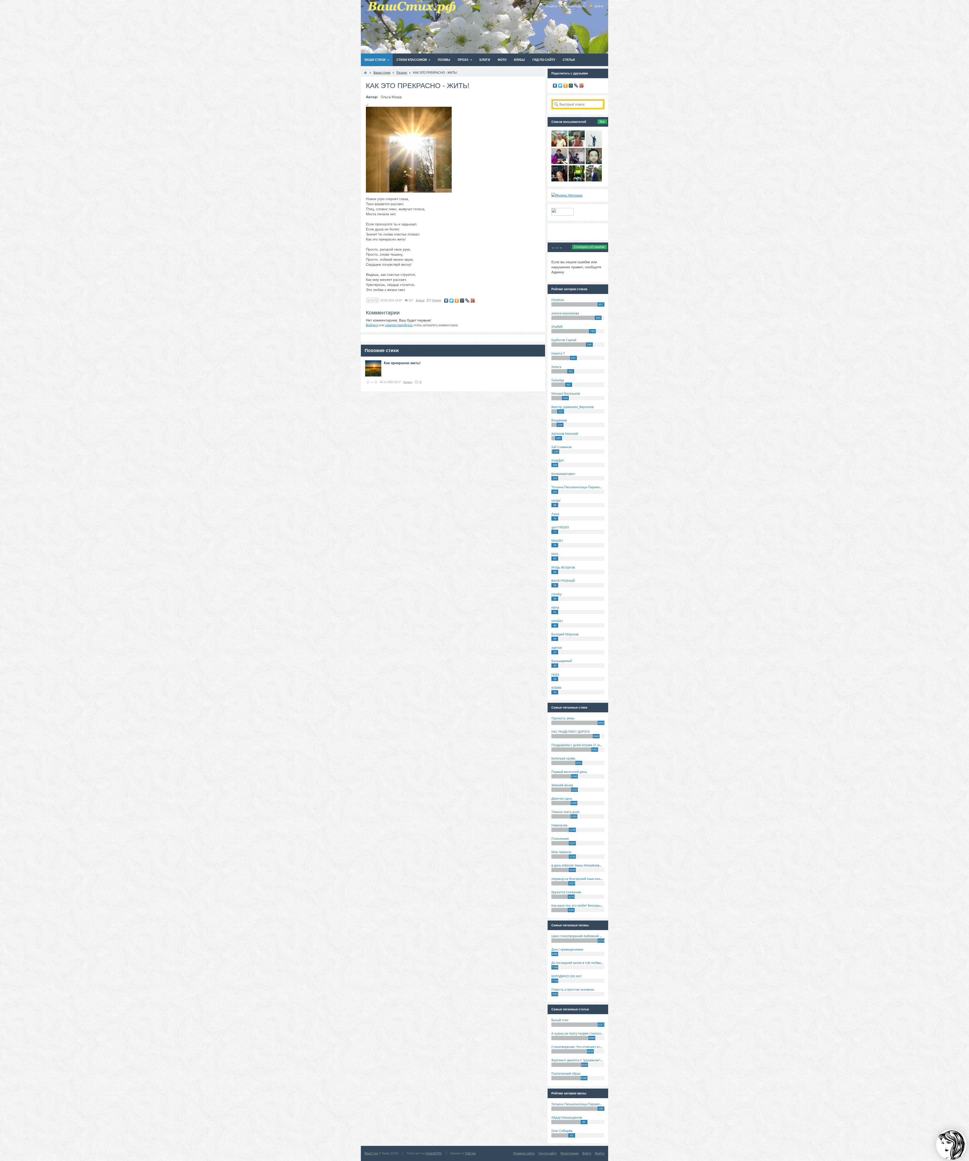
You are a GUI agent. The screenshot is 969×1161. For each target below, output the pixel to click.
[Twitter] (451, 300)
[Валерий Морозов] (559, 180)
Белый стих (559, 1020)
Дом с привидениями (567, 949)
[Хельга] (559, 163)
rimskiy (556, 594)
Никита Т (558, 353)
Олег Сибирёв (561, 1131)
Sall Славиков (561, 447)
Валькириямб (561, 661)
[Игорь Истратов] (559, 145)
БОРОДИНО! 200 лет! (566, 976)
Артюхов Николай (564, 433)
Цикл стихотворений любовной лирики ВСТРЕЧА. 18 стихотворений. (602, 936)
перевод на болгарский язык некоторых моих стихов (590, 879)
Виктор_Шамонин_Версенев (572, 407)
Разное (436, 300)
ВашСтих (371, 1153)
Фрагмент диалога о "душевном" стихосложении (588, 1060)
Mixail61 (557, 540)
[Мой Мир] (462, 300)
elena (555, 607)
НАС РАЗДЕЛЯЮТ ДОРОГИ (570, 732)
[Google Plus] (472, 300)
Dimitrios (557, 300)
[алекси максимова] (577, 145)
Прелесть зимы (562, 718)
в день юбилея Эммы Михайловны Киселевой (586, 865)
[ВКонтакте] (446, 300)
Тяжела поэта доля (565, 812)
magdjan (557, 460)
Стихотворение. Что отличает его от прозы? (584, 1047)
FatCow (470, 1153)
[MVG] (594, 180)
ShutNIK (557, 327)
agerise (556, 647)
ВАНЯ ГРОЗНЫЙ (563, 581)
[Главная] (365, 73)
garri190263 (560, 527)
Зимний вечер (562, 785)
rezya (555, 674)
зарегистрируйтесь (399, 325)
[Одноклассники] (457, 300)
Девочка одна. (562, 798)
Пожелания (560, 838)
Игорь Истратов (563, 567)
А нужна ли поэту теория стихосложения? (582, 1033)
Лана (555, 514)
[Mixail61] (577, 163)
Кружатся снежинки (566, 892)
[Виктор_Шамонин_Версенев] (577, 180)
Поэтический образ (565, 1073)
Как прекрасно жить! (402, 363)
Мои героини (561, 852)
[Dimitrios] (594, 163)
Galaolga (557, 380)
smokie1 (557, 621)
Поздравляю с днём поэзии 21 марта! (579, 745)
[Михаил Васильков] (594, 145)
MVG (554, 554)
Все (602, 121)
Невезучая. (559, 825)
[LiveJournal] (467, 300)
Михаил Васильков (565, 393)
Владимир (559, 420)
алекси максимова (565, 313)
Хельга (420, 300)
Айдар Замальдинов (566, 1117)
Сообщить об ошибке (589, 247)
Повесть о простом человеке (572, 989)
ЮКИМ (556, 688)
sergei (555, 500)
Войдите (372, 325)
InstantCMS (434, 1153)
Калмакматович (563, 474)
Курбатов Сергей (563, 340)
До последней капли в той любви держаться (584, 963)
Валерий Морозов (564, 634)
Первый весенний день (569, 772)
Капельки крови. (563, 758)
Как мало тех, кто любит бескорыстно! (579, 905)
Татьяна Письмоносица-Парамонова (579, 487)
